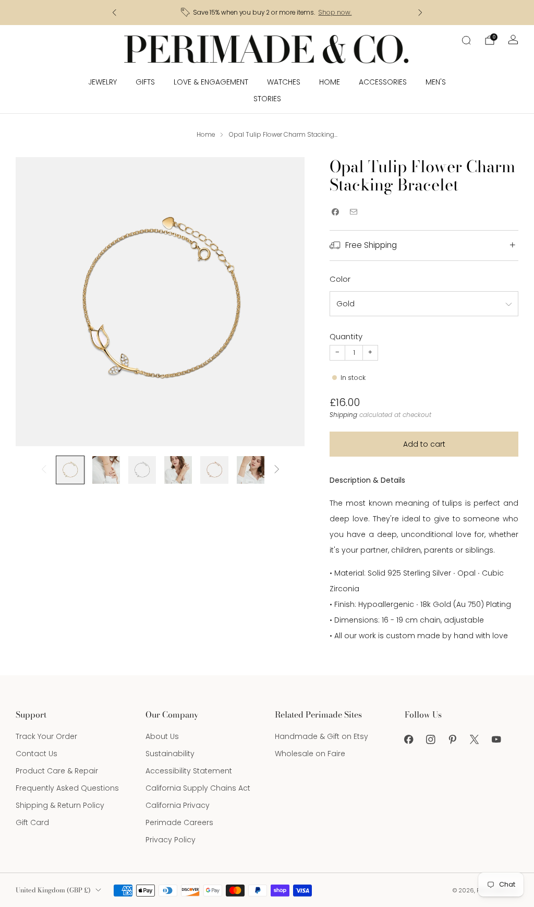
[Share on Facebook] (335, 212)
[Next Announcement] (420, 12)
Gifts (145, 82)
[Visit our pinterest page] (453, 739)
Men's (436, 82)
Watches (283, 82)
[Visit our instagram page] (431, 739)
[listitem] (267, 12)
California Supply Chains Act (197, 788)
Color (340, 278)
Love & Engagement (211, 82)
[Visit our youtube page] (496, 739)
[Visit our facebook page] (409, 739)
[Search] (466, 40)
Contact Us (36, 753)
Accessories (383, 82)
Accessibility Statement (188, 771)
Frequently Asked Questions (67, 788)
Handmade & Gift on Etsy (321, 736)
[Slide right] (277, 470)
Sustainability (170, 753)
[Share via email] (353, 212)
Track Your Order (46, 736)
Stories (267, 98)
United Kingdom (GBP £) (53, 890)
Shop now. (334, 12)
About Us (162, 736)
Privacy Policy (170, 839)
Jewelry (102, 82)
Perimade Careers (179, 822)
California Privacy (177, 805)
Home (329, 82)
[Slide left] (44, 470)
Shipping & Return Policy (60, 805)
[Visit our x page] (475, 739)
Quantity (346, 336)
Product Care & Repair (57, 771)
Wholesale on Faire (310, 753)
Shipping (343, 415)
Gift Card (32, 822)
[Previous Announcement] (114, 12)
